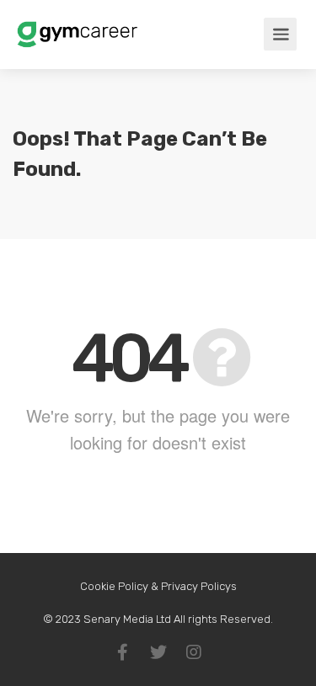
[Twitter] (158, 652)
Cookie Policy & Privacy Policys (158, 586)
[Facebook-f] (123, 652)
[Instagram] (193, 652)
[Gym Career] (77, 29)
